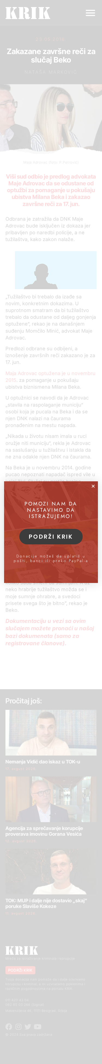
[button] (93, 486)
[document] (51, 532)
